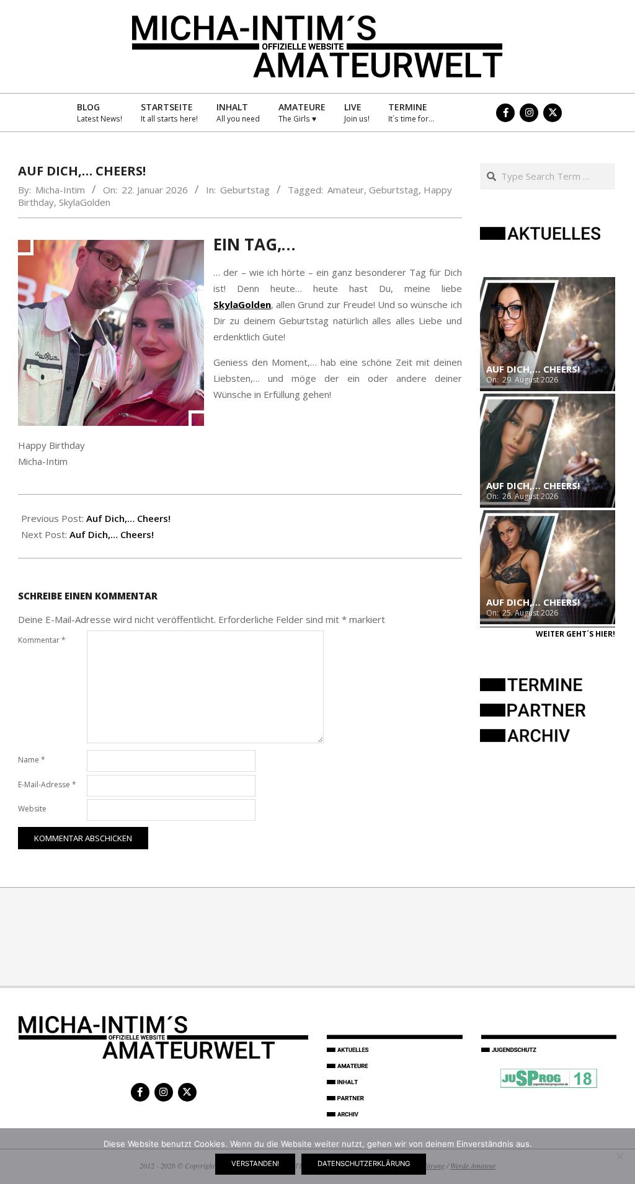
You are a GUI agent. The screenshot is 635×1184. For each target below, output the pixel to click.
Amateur (345, 189)
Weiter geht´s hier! (575, 634)
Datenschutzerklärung (364, 1163)
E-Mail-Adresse (47, 784)
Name (31, 759)
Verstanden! (255, 1163)
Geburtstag (245, 189)
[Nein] (619, 1156)
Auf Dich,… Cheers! (128, 518)
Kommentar (42, 640)
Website (32, 808)
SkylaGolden (84, 202)
